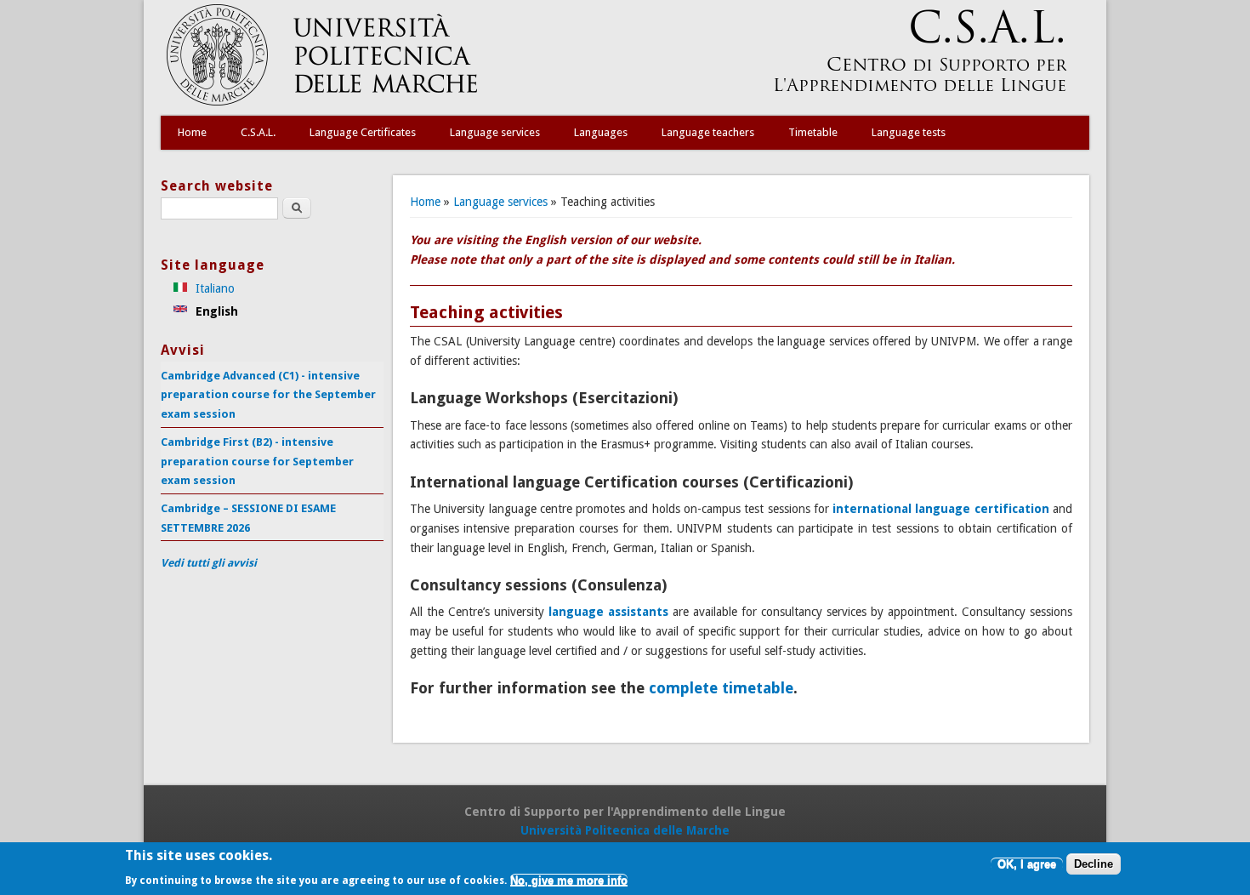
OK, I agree (1026, 864)
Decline (1093, 864)
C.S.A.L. (258, 132)
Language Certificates (363, 132)
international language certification (940, 509)
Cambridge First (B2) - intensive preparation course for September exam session (257, 461)
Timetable (813, 132)
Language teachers (708, 132)
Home (192, 132)
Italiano (213, 288)
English (215, 311)
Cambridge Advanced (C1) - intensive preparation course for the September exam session (268, 394)
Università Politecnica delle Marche (625, 830)
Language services (495, 132)
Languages (601, 132)
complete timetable (721, 688)
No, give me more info (569, 880)
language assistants (608, 612)
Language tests (909, 132)
